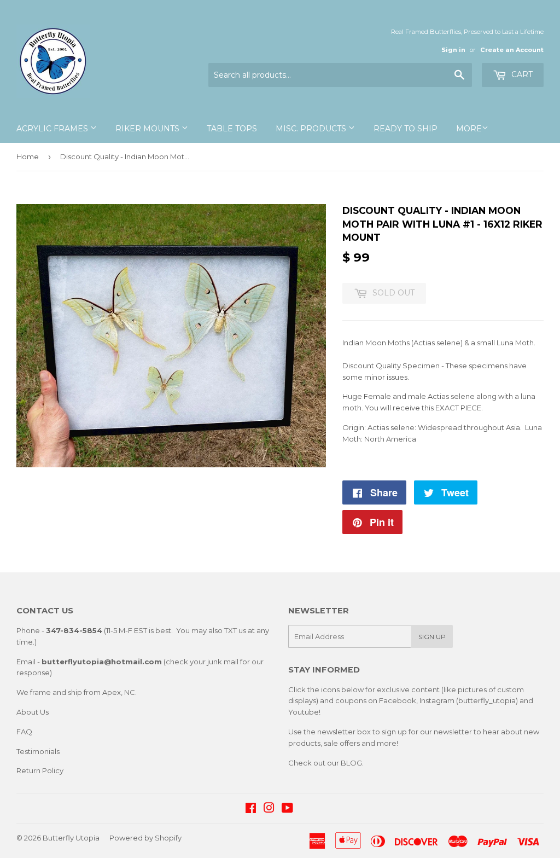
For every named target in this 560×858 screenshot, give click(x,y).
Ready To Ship (406, 129)
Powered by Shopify (145, 837)
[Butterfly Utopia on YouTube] (287, 809)
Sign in (453, 50)
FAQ (24, 731)
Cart (521, 74)
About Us (32, 712)
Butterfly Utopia (71, 837)
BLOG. (352, 762)
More (469, 129)
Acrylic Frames (53, 129)
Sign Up (432, 637)
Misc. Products (312, 129)
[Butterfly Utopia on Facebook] (250, 809)
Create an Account (512, 50)
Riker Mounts (148, 129)
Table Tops (232, 129)
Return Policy (39, 770)
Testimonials (38, 751)
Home (27, 156)
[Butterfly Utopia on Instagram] (269, 809)
